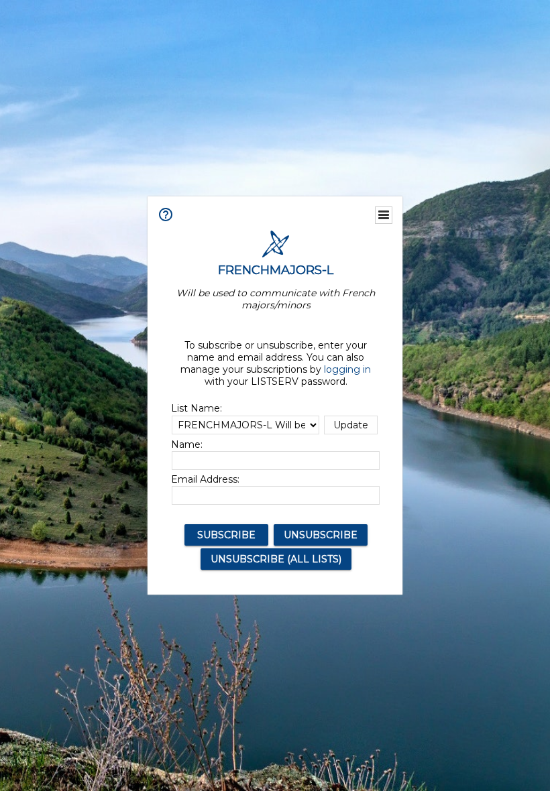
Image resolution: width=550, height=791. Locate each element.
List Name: (196, 408)
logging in (347, 369)
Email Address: (205, 479)
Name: (187, 444)
